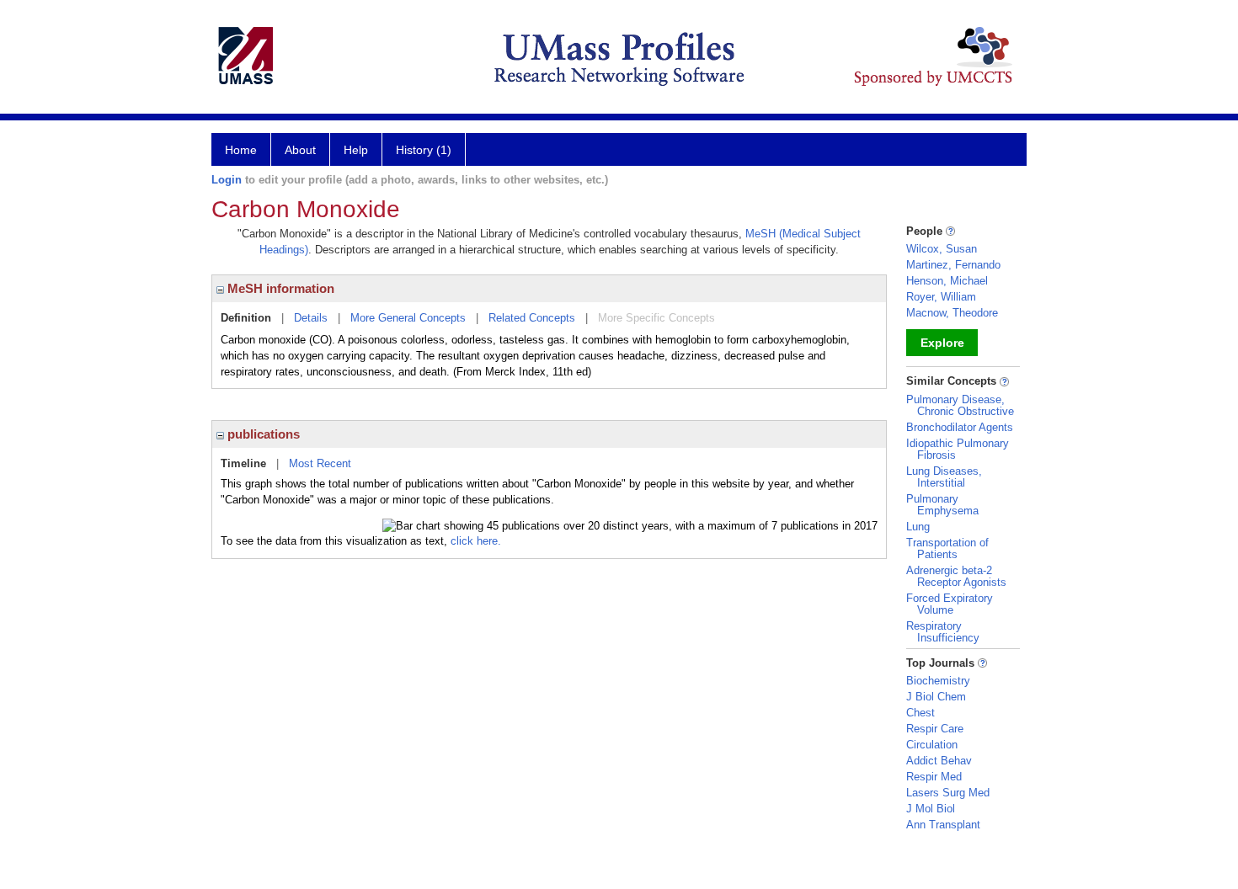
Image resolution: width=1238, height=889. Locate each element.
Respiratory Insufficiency (942, 632)
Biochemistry (938, 680)
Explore (942, 342)
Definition (246, 317)
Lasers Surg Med (948, 792)
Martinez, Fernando (953, 264)
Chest (920, 712)
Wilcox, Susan (941, 248)
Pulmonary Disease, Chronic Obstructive (960, 405)
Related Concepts (531, 317)
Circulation (932, 744)
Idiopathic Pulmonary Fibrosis (957, 449)
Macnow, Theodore (952, 312)
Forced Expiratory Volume (949, 604)
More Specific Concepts (656, 317)
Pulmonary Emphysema (942, 504)
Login (226, 179)
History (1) (423, 150)
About (300, 150)
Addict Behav (939, 760)
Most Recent (320, 463)
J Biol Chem (936, 696)
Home (241, 150)
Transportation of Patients (947, 548)
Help (356, 150)
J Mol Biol (930, 808)
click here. (476, 541)
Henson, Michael (947, 280)
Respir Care (934, 728)
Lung (918, 526)
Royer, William (941, 296)
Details (311, 317)
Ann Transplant (943, 824)
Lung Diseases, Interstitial (944, 477)
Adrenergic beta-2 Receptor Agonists (956, 576)
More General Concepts (408, 317)
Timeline (243, 463)
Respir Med (934, 776)
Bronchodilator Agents (959, 427)
